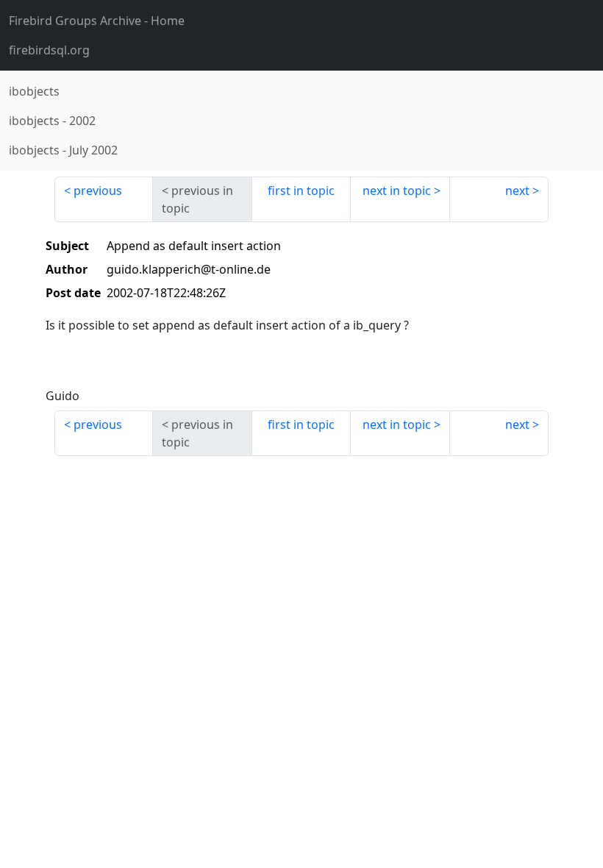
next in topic (397, 190)
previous (98, 190)
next (517, 190)
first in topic (301, 190)
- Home (97, 21)
